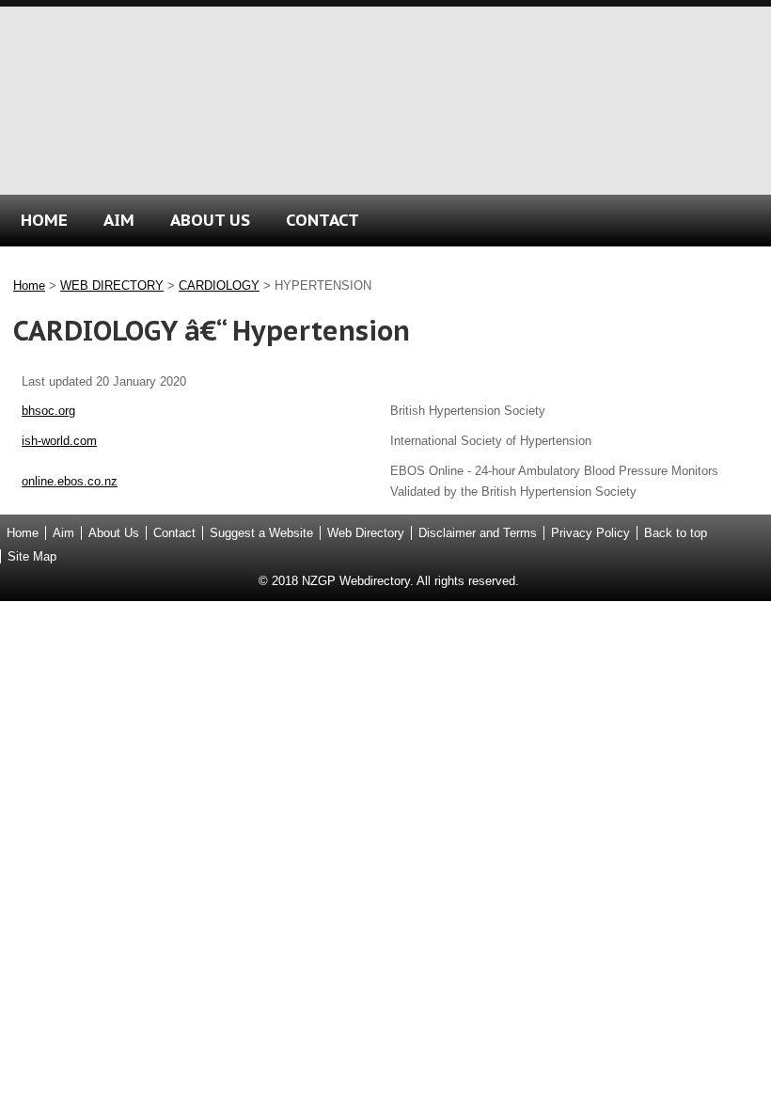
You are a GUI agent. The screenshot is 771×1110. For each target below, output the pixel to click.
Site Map (32, 556)
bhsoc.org (48, 411)
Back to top (675, 533)
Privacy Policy (590, 533)
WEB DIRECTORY (112, 285)
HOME (44, 219)
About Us (113, 533)
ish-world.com (59, 441)
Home (29, 285)
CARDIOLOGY (219, 285)
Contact (174, 533)
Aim (63, 533)
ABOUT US (210, 219)
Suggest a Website (261, 533)
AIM (118, 219)
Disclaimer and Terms (477, 533)
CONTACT (322, 219)
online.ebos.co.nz (70, 481)
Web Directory (365, 533)
